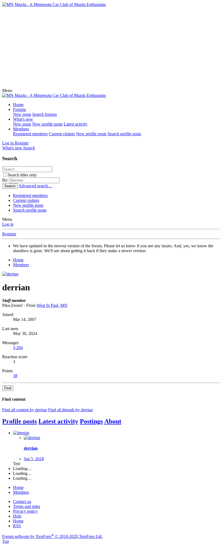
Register (9, 234)
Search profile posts (124, 133)
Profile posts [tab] (19, 421)
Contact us (22, 501)
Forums (19, 109)
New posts (22, 114)
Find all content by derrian (24, 409)
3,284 (18, 347)
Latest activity (75, 124)
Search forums (44, 114)
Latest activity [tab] (58, 421)
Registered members (30, 133)
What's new (23, 119)
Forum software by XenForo (52, 536)
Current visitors (62, 133)
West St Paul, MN (52, 305)
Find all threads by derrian (70, 409)
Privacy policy (25, 511)
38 (15, 375)
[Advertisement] (111, 47)
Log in (8, 224)
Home (18, 104)
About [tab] (112, 421)
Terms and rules (26, 506)
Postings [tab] (91, 421)
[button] (7, 90)
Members (21, 129)
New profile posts (47, 124)
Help (17, 516)
